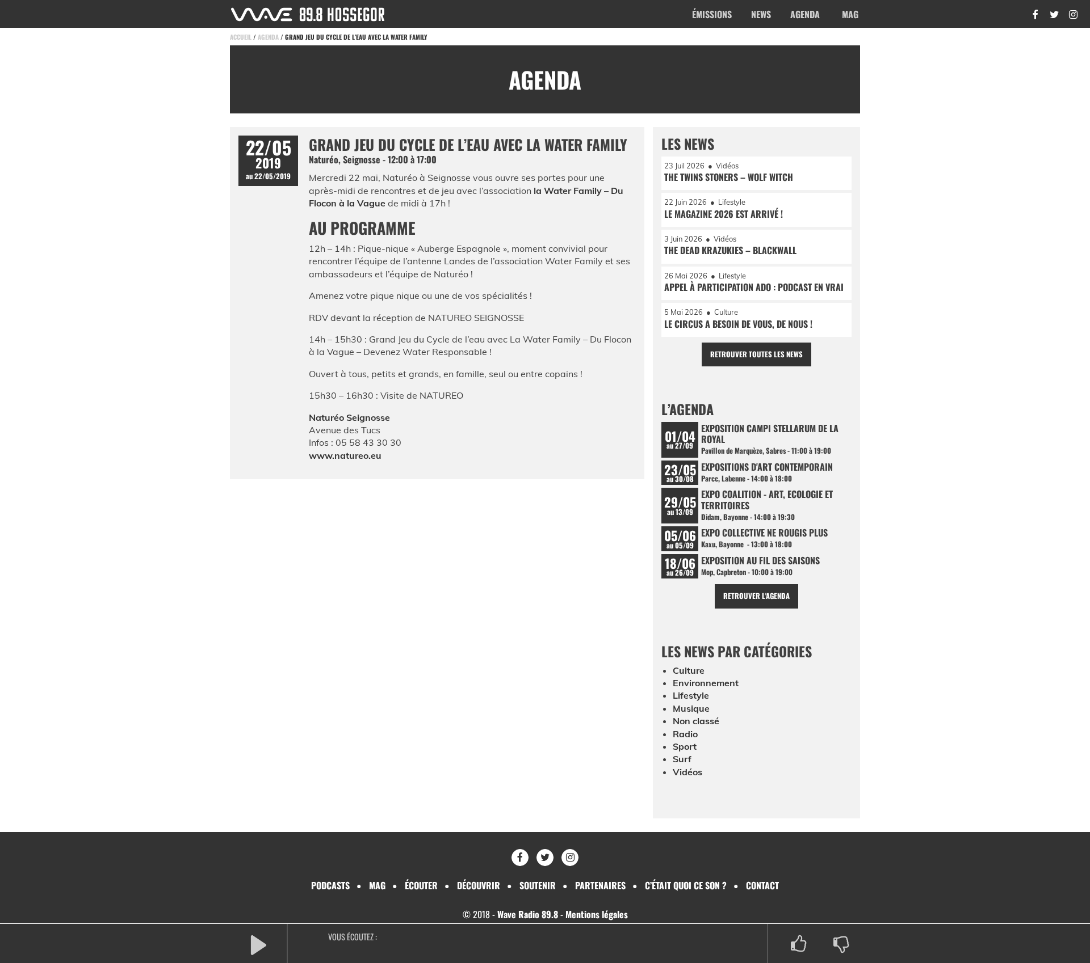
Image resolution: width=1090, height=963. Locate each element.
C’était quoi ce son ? (686, 885)
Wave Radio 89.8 (527, 914)
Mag (850, 14)
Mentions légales (596, 914)
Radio (685, 734)
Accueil (240, 36)
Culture (689, 670)
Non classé (696, 721)
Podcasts (330, 885)
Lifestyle (691, 695)
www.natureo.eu (345, 455)
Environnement (706, 683)
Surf (682, 759)
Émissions (712, 14)
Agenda (805, 14)
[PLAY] (258, 944)
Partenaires (600, 885)
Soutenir (537, 885)
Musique (691, 708)
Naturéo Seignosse (349, 417)
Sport (685, 746)
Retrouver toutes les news (756, 354)
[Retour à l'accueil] (307, 14)
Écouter (421, 885)
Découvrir (478, 885)
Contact (762, 885)
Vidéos (687, 772)
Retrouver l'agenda (756, 595)
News (761, 14)
